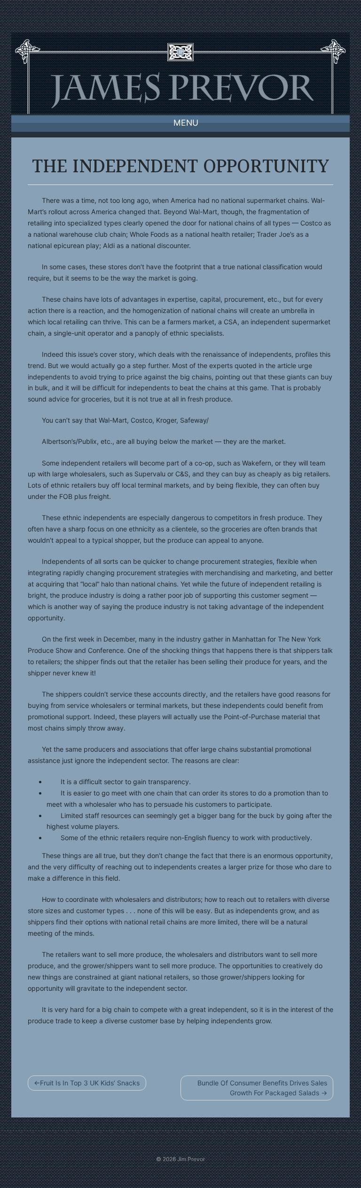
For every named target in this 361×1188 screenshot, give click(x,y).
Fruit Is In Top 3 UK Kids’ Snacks (90, 1083)
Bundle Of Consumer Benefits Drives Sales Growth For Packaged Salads (262, 1088)
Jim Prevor (191, 1159)
